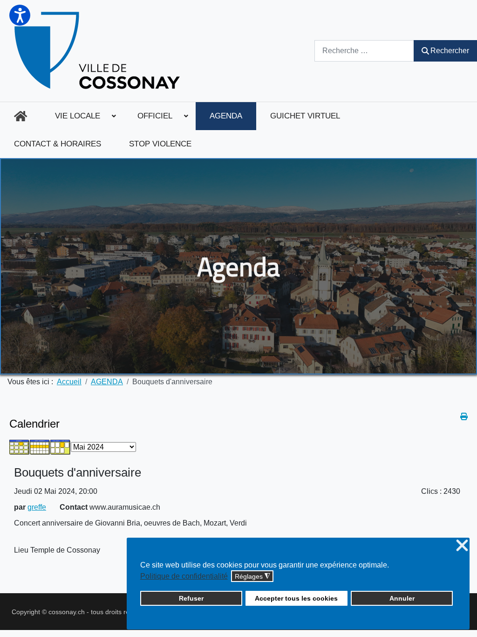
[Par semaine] (40, 446)
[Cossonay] (98, 50)
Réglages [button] (252, 577)
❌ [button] (462, 546)
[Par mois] (19, 446)
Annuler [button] (402, 598)
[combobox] (364, 50)
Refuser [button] (191, 598)
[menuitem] (20, 116)
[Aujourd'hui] (60, 446)
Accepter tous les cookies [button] (296, 598)
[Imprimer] (464, 417)
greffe (36, 507)
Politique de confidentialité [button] (184, 576)
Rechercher (449, 51)
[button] (19, 15)
